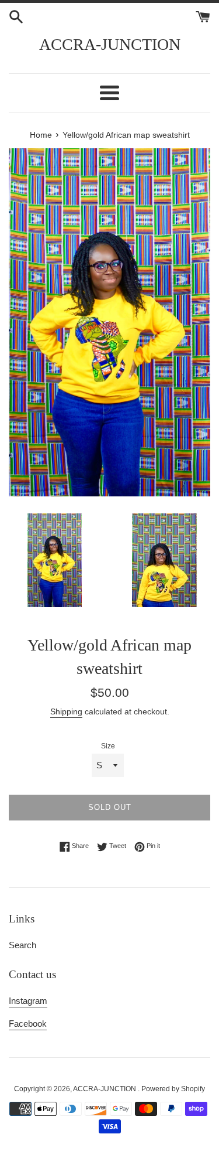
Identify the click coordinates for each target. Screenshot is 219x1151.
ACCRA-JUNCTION (109, 44)
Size (108, 746)
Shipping (66, 711)
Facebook (28, 1024)
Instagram (28, 1001)
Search (22, 945)
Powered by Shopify (173, 1089)
